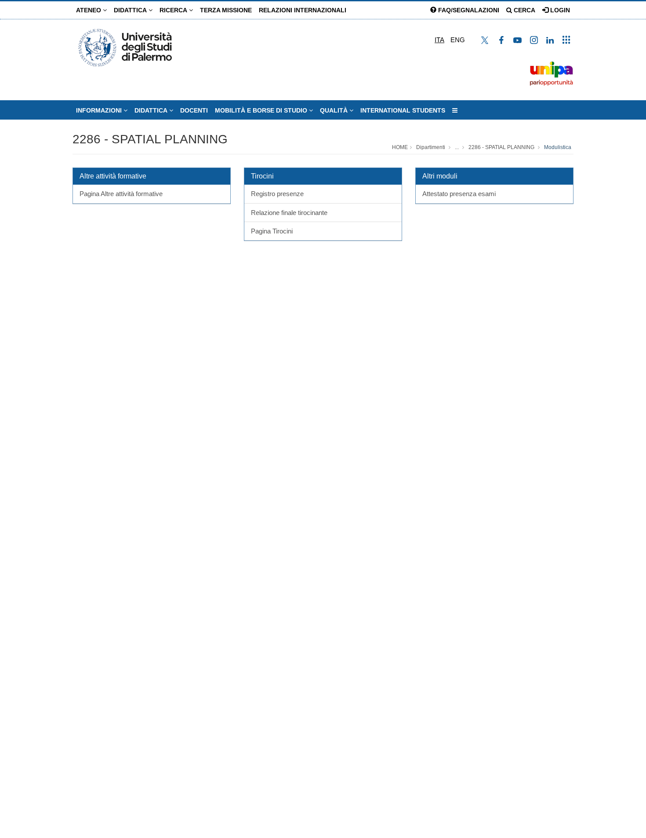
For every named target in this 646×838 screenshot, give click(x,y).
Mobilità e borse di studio (262, 110)
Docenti (194, 110)
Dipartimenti (430, 147)
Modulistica (557, 147)
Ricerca (174, 10)
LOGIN (559, 10)
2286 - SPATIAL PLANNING (150, 139)
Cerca (523, 10)
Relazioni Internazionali (302, 10)
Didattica (131, 10)
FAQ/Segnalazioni (467, 10)
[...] (455, 110)
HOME (400, 147)
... (457, 147)
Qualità (334, 110)
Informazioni (99, 110)
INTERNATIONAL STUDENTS (402, 110)
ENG (457, 40)
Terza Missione (226, 10)
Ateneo (89, 10)
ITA (439, 40)
